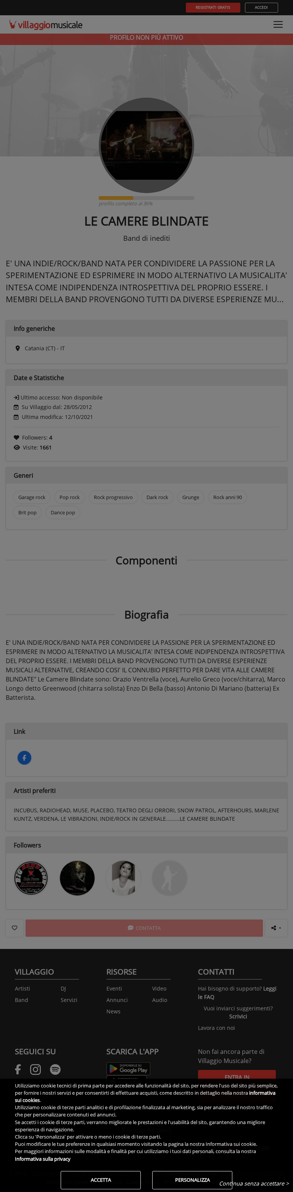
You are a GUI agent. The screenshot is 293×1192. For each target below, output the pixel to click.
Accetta (101, 1179)
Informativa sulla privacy (43, 1158)
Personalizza (192, 1179)
